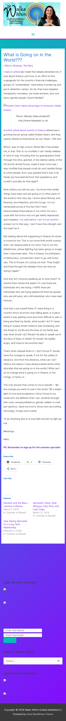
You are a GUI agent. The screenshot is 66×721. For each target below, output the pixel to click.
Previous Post (33, 549)
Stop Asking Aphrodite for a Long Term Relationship (15, 524)
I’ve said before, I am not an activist (39, 219)
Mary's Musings (13, 65)
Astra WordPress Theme (40, 714)
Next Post (33, 558)
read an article (12, 71)
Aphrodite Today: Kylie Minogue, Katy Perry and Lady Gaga (46, 506)
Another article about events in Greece (24, 130)
